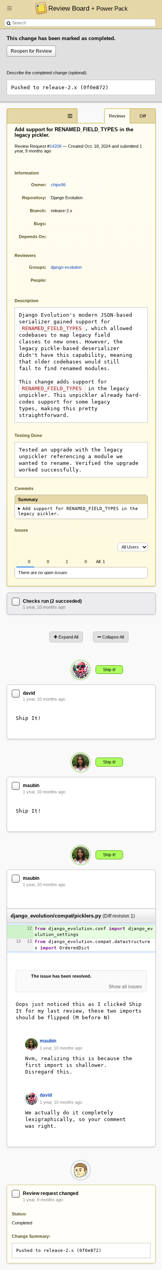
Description (32, 300)
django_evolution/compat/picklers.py (56, 916)
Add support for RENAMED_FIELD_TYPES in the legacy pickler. (78, 511)
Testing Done (28, 435)
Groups (37, 267)
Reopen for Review (31, 51)
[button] (9, 11)
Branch (37, 210)
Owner (38, 184)
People (38, 280)
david (29, 693)
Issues (21, 530)
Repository (33, 197)
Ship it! (109, 669)
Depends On (32, 236)
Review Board (88, 8)
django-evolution (66, 267)
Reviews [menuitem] (117, 116)
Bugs (39, 223)
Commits (24, 488)
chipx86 (58, 184)
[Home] (39, 8)
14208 (55, 146)
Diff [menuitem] (143, 116)
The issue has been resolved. (61, 976)
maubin (31, 785)
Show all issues (125, 986)
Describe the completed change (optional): (47, 72)
